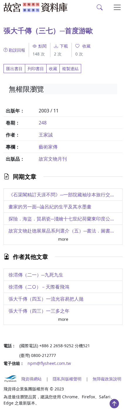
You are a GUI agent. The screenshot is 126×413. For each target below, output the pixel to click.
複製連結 (70, 68)
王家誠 (46, 135)
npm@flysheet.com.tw (49, 363)
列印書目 (36, 68)
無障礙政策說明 (107, 379)
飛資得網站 (31, 379)
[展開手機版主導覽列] (117, 7)
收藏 (53, 68)
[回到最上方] (114, 403)
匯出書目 (14, 68)
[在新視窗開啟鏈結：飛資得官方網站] (11, 378)
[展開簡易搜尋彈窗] (99, 7)
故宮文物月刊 (53, 159)
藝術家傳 (48, 147)
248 (43, 122)
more (63, 239)
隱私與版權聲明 (67, 379)
